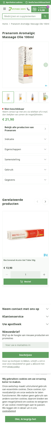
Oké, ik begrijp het (25, 419)
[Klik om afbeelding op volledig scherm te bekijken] (25, 65)
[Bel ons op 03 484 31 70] (28, 9)
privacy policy (13, 366)
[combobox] (22, 16)
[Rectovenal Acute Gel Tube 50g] (25, 234)
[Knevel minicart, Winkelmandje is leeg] (34, 9)
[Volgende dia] (45, 201)
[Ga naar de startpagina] (17, 9)
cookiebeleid (9, 411)
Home (5, 23)
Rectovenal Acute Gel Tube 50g (19, 260)
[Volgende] (45, 65)
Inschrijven (25, 354)
